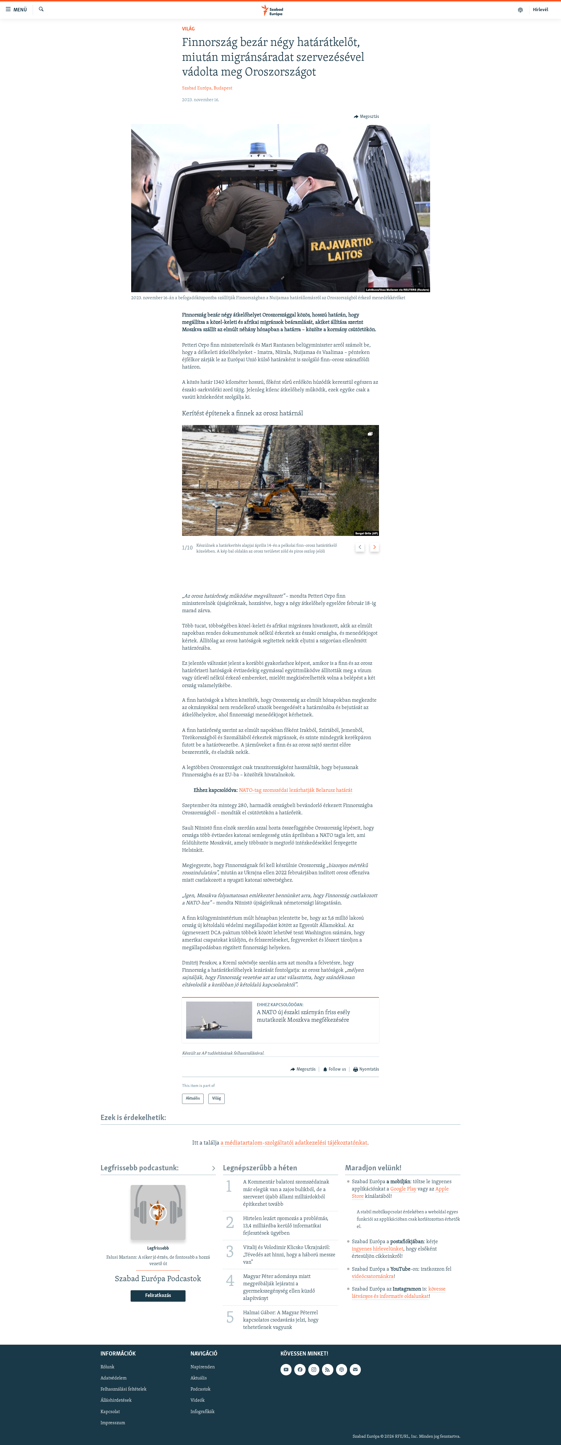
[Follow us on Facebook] (299, 1369)
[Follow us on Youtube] (286, 1369)
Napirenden (203, 1367)
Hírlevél (540, 10)
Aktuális (199, 1378)
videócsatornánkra (373, 1276)
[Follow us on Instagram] (313, 1369)
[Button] (366, 117)
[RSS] (327, 1369)
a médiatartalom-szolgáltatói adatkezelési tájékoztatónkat (294, 1143)
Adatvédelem (114, 1378)
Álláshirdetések (116, 1400)
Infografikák (202, 1411)
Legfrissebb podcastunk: (140, 1168)
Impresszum (113, 1422)
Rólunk (107, 1367)
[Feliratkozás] (355, 1369)
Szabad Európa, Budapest (207, 88)
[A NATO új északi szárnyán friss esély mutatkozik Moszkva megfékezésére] (219, 1020)
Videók (198, 1400)
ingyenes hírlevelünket (377, 1249)
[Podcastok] (520, 10)
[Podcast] (341, 1369)
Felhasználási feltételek (123, 1389)
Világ (188, 29)
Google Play (403, 1189)
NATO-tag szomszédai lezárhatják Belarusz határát (295, 790)
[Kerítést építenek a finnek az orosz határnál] (280, 480)
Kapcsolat (110, 1411)
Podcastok (200, 1389)
